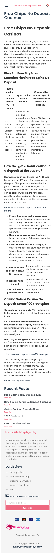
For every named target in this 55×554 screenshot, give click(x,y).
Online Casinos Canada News (21, 409)
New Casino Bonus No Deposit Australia (27, 402)
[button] (6, 6)
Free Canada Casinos (17, 423)
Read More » (9, 398)
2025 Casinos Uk (14, 416)
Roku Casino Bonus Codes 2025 (22, 394)
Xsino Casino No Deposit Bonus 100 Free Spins (26, 354)
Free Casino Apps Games (17, 380)
